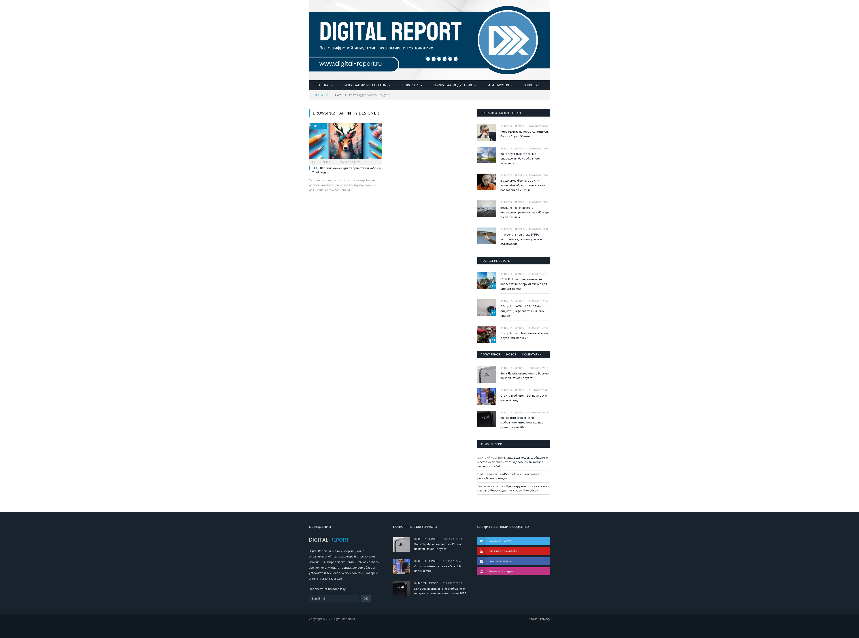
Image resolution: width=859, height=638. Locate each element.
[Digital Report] (429, 39)
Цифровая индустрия (453, 85)
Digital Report (326, 162)
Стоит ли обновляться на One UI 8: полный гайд (523, 398)
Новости (410, 85)
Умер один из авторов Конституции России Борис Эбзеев (524, 134)
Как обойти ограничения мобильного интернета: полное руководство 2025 (521, 422)
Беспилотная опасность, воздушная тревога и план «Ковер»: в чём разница (525, 212)
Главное (319, 126)
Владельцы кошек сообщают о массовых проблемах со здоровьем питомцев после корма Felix (512, 461)
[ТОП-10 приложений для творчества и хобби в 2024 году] (345, 142)
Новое (511, 354)
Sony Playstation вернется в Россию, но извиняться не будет (524, 376)
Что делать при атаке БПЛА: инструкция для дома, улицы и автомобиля (521, 239)
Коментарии (532, 354)
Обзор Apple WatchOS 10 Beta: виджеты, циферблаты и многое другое (522, 311)
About (533, 619)
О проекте (532, 85)
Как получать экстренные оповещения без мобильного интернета (520, 158)
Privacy (545, 619)
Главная (322, 85)
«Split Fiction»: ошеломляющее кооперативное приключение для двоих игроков (523, 284)
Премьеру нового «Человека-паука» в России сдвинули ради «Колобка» (513, 488)
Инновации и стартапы (365, 85)
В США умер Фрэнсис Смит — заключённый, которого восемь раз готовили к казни (522, 185)
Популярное (490, 354)
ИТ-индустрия (499, 85)
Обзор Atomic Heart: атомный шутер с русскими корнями (525, 336)
